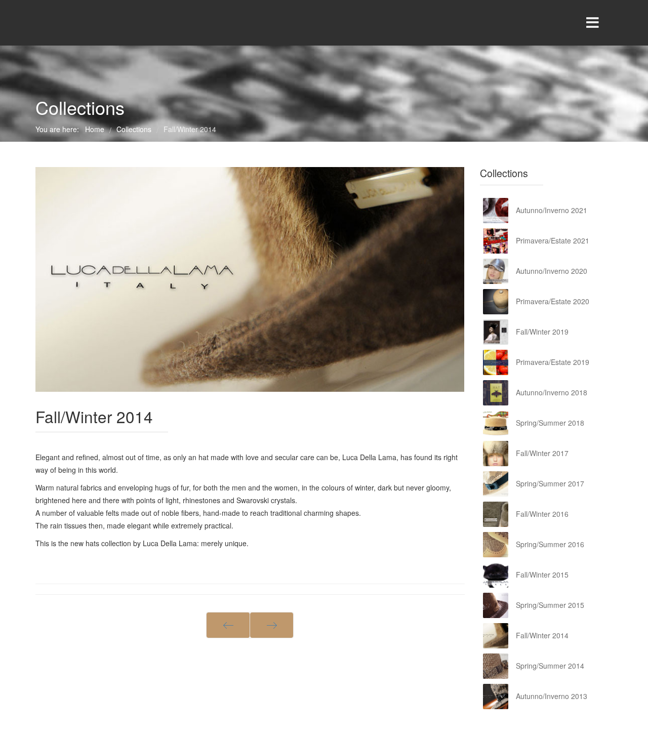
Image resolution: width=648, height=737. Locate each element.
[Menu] (592, 23)
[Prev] (228, 625)
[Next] (271, 625)
